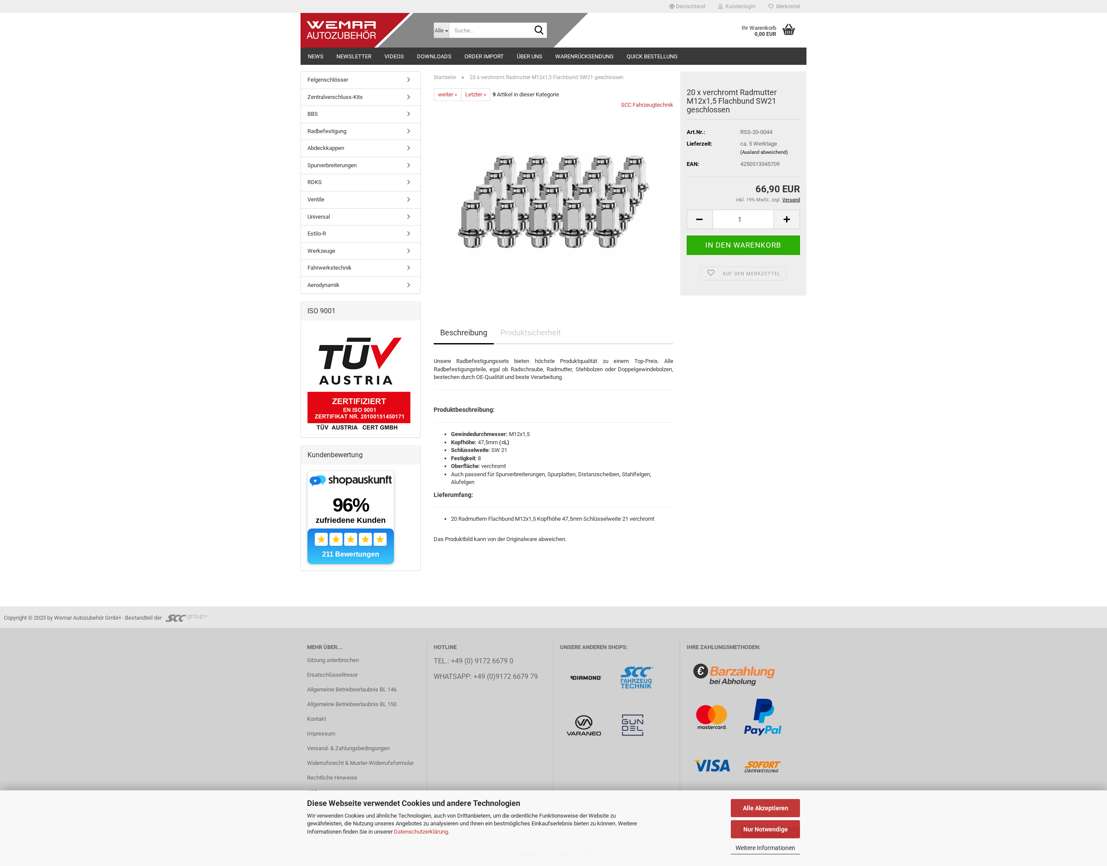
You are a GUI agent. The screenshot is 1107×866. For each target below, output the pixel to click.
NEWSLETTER (353, 56)
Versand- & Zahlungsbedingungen (348, 748)
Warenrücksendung (584, 56)
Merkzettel (787, 6)
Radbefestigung (326, 131)
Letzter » (475, 94)
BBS (312, 114)
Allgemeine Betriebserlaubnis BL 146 (352, 689)
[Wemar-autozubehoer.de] (364, 30)
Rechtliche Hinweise (332, 777)
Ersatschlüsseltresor (332, 675)
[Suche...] (539, 30)
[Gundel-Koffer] (632, 725)
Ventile (315, 199)
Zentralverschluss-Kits (335, 97)
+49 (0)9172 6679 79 (506, 677)
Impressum (321, 733)
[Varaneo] (584, 725)
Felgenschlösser (327, 79)
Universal (318, 216)
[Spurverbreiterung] (637, 677)
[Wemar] (586, 677)
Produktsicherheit (530, 332)
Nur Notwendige (765, 829)
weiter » (447, 94)
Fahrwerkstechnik (329, 267)
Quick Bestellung (652, 56)
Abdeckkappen (325, 148)
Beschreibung (463, 332)
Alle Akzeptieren (765, 808)
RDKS (314, 182)
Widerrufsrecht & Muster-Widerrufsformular (360, 763)
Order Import (484, 56)
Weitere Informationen (765, 847)
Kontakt (316, 719)
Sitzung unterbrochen (333, 660)
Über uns (529, 56)
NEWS (315, 56)
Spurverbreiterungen (332, 165)
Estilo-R (316, 233)
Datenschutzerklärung (421, 831)
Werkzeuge (321, 251)
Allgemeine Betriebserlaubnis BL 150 (352, 704)
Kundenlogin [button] (739, 6)
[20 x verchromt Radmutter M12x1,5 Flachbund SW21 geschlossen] (553, 198)
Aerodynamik (323, 285)
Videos (394, 56)
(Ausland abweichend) (764, 152)
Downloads (434, 56)
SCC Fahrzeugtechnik (647, 105)
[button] (687, 6)
